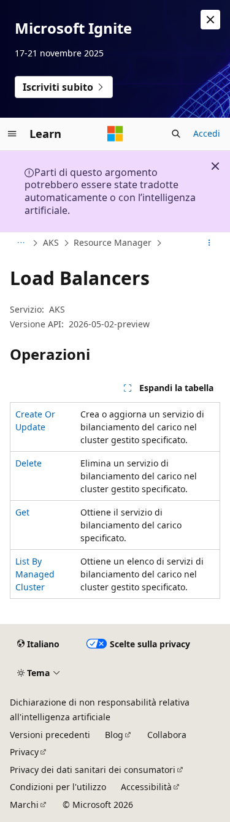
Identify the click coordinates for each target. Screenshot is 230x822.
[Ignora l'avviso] (210, 19)
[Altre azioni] (209, 243)
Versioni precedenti (50, 734)
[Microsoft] (115, 134)
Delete (28, 463)
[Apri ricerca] (176, 134)
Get (22, 512)
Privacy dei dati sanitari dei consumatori (92, 769)
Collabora (166, 734)
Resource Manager (112, 242)
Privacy (24, 752)
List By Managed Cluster (35, 574)
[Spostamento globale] (12, 134)
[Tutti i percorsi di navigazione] (20, 243)
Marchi (24, 804)
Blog (114, 734)
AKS (51, 242)
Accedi (206, 133)
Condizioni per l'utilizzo (58, 787)
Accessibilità (146, 787)
